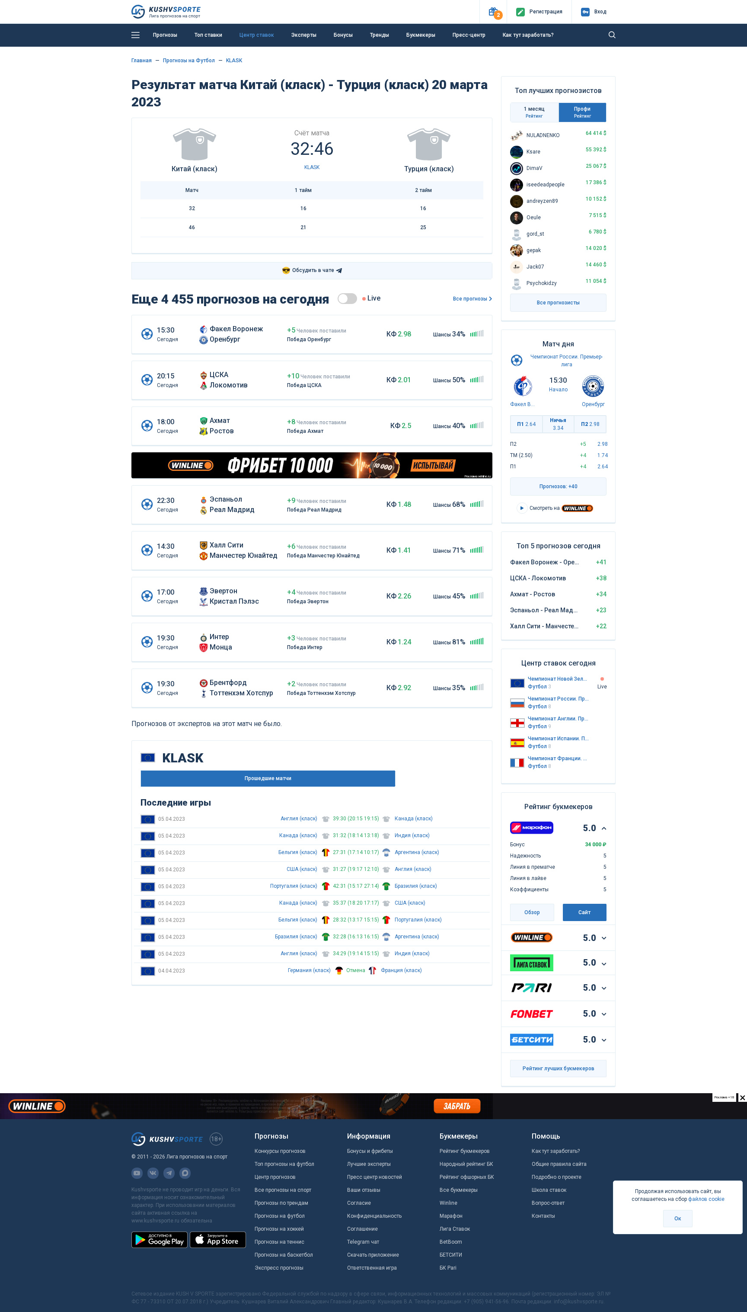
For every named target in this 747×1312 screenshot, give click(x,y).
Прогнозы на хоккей (279, 1229)
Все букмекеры (459, 1190)
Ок (677, 1219)
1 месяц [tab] (534, 112)
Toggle (347, 298)
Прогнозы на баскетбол (284, 1255)
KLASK (234, 61)
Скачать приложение (373, 1255)
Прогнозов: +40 (559, 486)
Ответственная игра (372, 1268)
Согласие (359, 1203)
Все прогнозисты (558, 303)
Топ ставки (208, 35)
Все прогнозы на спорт (283, 1190)
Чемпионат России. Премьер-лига (558, 699)
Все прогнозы (470, 299)
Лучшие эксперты (369, 1164)
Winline (448, 1203)
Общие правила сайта (559, 1164)
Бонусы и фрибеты (370, 1151)
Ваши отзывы (363, 1190)
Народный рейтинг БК (466, 1164)
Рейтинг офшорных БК (467, 1177)
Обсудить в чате (308, 270)
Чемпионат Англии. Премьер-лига (558, 719)
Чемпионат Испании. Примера (558, 739)
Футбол (539, 687)
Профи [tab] (582, 112)
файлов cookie (706, 1199)
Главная (141, 61)
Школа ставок (549, 1190)
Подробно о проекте (556, 1177)
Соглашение (362, 1229)
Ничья (558, 424)
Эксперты (303, 35)
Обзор (532, 912)
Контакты (543, 1216)
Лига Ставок (455, 1229)
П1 (526, 424)
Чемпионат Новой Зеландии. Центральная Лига (558, 679)
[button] (493, 12)
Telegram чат (363, 1242)
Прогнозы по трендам (281, 1203)
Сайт (584, 912)
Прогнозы (165, 35)
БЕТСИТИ (451, 1255)
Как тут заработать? (528, 35)
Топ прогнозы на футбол (284, 1164)
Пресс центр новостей (374, 1177)
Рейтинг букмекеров (465, 1151)
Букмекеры (420, 35)
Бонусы (343, 35)
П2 (590, 424)
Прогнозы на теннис (279, 1242)
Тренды (379, 35)
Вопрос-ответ (548, 1203)
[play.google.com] (159, 1240)
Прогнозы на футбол (280, 1216)
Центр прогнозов (275, 1177)
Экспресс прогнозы (279, 1268)
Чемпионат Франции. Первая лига (558, 758)
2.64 (602, 467)
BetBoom (451, 1242)
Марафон (451, 1216)
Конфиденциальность (374, 1216)
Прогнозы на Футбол (189, 61)
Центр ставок (256, 35)
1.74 (602, 455)
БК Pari (448, 1268)
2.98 (602, 444)
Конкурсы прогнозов (280, 1151)
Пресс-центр (469, 35)
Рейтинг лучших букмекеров (558, 1069)
